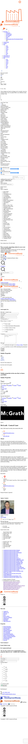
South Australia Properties (8, 635)
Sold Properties (6, 629)
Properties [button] (5, 31)
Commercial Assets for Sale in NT (10, 556)
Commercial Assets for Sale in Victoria (11, 550)
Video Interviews (7, 621)
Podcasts (5, 613)
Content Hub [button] (6, 42)
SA (6, 52)
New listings (8, 35)
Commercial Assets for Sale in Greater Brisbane (13, 567)
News (4, 615)
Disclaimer (5, 620)
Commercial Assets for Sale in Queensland (12, 552)
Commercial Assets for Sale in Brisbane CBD (13, 562)
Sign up (7, 56)
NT (6, 54)
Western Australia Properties (9, 636)
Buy (2, 84)
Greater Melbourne (7, 574)
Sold (7, 37)
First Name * (3, 658)
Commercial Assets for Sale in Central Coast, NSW (14, 568)
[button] (4, 44)
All (2, 103)
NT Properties (6, 638)
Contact (5, 43)
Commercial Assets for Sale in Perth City (12, 564)
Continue (3, 295)
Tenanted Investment (5, 163)
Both (2, 162)
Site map (5, 640)
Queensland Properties (8, 633)
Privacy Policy (12, 283)
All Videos (3, 266)
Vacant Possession (4, 165)
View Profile (3, 517)
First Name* (3, 313)
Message (2, 343)
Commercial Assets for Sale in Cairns (11, 569)
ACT (7, 48)
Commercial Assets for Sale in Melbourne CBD (13, 560)
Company (3, 334)
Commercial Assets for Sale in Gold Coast (12, 566)
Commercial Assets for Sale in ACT (11, 557)
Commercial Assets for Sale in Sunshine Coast (13, 571)
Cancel (2, 180)
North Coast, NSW (7, 572)
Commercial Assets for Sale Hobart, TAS (12, 575)
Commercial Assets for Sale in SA (10, 553)
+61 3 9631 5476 (6, 692)
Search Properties (7, 626)
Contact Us (5, 611)
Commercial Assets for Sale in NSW (11, 551)
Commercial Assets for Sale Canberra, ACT (12, 577)
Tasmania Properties (7, 637)
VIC (7, 45)
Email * (2, 661)
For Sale (8, 36)
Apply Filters (7, 252)
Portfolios (8, 32)
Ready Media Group (5, 696)
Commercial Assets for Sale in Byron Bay (12, 573)
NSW (7, 47)
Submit (2, 350)
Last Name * (3, 659)
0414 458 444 (6, 436)
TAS (7, 53)
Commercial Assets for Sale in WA (10, 555)
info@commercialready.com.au (9, 694)
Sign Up (8, 55)
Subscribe (4, 685)
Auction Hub (9, 34)
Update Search (8, 180)
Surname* (3, 314)
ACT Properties (6, 632)
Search (2, 529)
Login (4, 55)
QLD (7, 49)
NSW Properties (6, 631)
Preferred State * (4, 662)
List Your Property (7, 627)
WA (7, 50)
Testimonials (6, 618)
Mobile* (2, 317)
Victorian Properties (7, 630)
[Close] (21, 281)
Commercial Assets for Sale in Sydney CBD (12, 561)
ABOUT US (6, 612)
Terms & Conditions (7, 617)
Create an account (4, 282)
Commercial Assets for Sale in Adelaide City (12, 563)
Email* (2, 316)
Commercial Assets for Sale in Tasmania (12, 558)
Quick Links (6, 529)
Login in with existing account (7, 298)
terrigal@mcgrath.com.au (8, 433)
